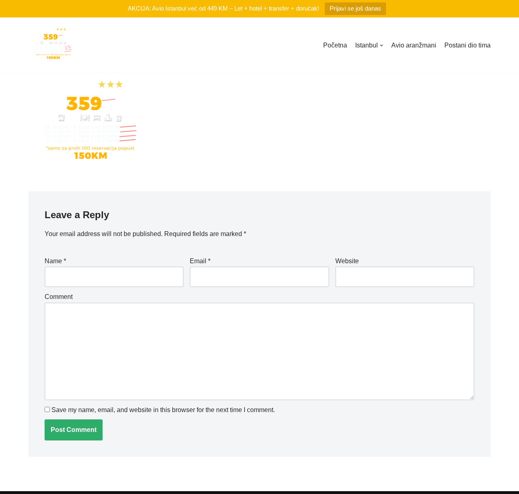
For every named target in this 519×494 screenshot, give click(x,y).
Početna (335, 45)
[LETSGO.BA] (52, 45)
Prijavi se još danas (355, 8)
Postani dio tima (467, 45)
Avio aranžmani (413, 45)
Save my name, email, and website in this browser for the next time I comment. (163, 409)
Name (55, 261)
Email (200, 261)
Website (347, 261)
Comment (59, 296)
